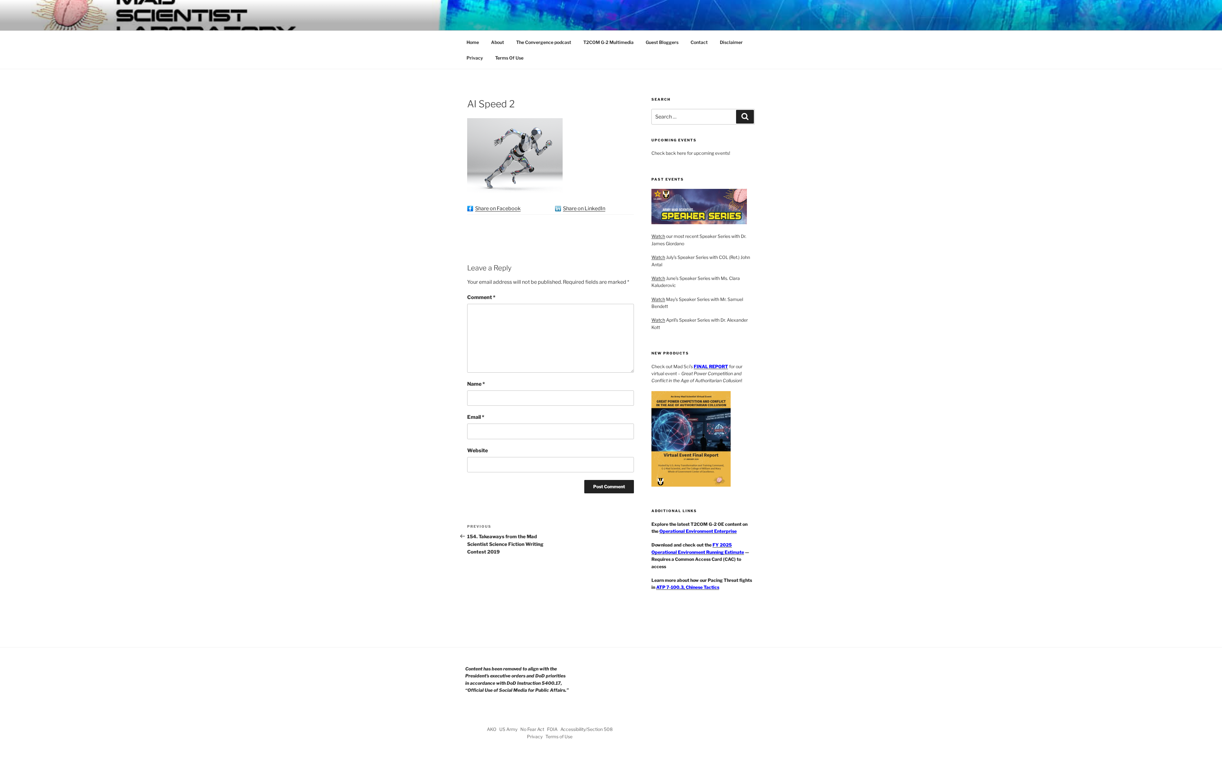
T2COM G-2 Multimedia (608, 42)
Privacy (475, 58)
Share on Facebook (498, 208)
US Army (508, 729)
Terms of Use (558, 736)
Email (475, 417)
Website (477, 450)
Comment (481, 297)
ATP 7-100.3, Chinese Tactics (687, 587)
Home (473, 42)
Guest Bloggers (662, 42)
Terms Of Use (509, 58)
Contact (699, 42)
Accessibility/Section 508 (586, 729)
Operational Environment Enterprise (698, 531)
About (497, 42)
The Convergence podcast (543, 42)
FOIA (552, 729)
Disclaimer (731, 42)
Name (476, 384)
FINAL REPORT (711, 366)
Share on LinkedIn (584, 208)
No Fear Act (532, 729)
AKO (491, 729)
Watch (658, 236)
